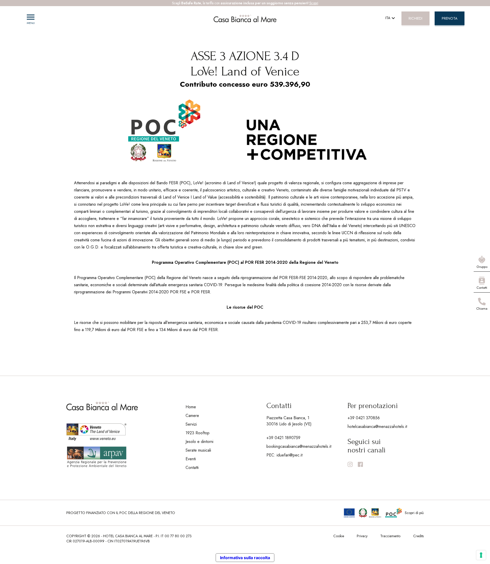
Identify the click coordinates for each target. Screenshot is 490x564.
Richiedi (415, 18)
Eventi (191, 459)
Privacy (362, 536)
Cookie (338, 536)
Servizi (191, 424)
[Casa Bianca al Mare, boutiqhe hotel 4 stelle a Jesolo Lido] (245, 18)
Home (191, 407)
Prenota (449, 18)
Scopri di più (414, 512)
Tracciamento (390, 536)
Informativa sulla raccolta (245, 557)
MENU (31, 23)
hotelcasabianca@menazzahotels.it (377, 426)
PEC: (284, 455)
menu (31, 17)
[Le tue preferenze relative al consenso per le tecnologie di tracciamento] (481, 555)
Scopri (313, 3)
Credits (418, 536)
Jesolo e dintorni (199, 441)
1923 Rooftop (198, 433)
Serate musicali (198, 450)
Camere (192, 415)
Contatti (192, 467)
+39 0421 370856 (364, 418)
